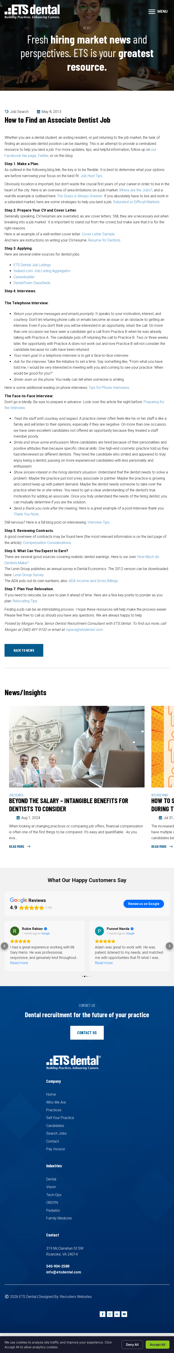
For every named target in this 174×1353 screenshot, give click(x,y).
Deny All (132, 1344)
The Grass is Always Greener (79, 196)
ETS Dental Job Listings (32, 265)
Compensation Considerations (47, 543)
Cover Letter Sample (98, 234)
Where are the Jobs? (135, 190)
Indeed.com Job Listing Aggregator (42, 271)
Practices (53, 1110)
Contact (52, 1141)
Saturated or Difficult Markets (136, 202)
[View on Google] (14, 931)
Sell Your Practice (60, 1118)
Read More (17, 846)
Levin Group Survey (28, 575)
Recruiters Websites (76, 1296)
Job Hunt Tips (91, 176)
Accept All (157, 1344)
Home (51, 1094)
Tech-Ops (53, 1195)
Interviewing (159, 795)
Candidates (55, 1126)
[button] (24, 650)
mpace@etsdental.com (83, 629)
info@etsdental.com (63, 1272)
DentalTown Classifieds (32, 283)
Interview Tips (98, 522)
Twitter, (43, 156)
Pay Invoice (55, 1149)
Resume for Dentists (104, 240)
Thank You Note (26, 514)
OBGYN (52, 1202)
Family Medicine (59, 1218)
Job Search (19, 112)
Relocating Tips (25, 601)
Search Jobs (56, 1133)
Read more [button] (19, 963)
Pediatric (53, 1210)
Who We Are (56, 1102)
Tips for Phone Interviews (109, 387)
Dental (51, 1179)
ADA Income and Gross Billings (93, 581)
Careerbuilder (24, 277)
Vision (51, 1187)
